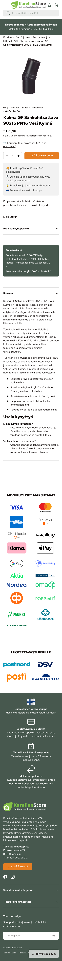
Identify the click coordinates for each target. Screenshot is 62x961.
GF (4, 107)
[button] (56, 5)
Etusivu (7, 37)
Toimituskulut (25, 135)
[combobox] (31, 13)
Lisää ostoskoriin (41, 155)
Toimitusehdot (9, 953)
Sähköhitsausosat (24, 41)
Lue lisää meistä (18, 866)
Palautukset (24, 953)
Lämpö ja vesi (22, 37)
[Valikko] (5, 5)
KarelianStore (16, 948)
